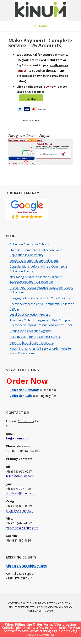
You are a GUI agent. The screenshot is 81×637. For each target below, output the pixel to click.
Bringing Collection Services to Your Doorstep (40, 298)
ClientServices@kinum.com (26, 566)
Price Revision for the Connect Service (35, 337)
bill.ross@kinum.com (20, 476)
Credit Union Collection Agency (30, 331)
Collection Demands (24, 390)
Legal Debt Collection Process (30, 314)
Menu (43, 26)
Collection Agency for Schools (30, 244)
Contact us (26, 421)
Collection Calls (21, 396)
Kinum (41, 10)
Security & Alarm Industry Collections (34, 261)
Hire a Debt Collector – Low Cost (32, 343)
